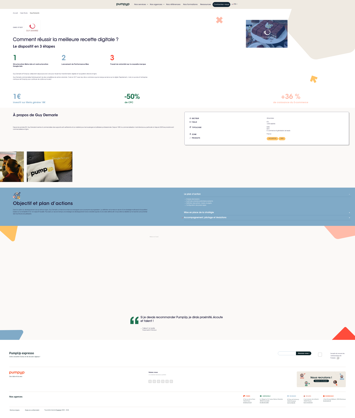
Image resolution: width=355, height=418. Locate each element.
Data (281, 138)
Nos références (173, 4)
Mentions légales (15, 410)
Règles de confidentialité (32, 410)
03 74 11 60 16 (291, 402)
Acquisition (272, 138)
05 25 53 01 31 (327, 401)
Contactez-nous (221, 4)
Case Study (24, 13)
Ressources (205, 4)
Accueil (15, 13)
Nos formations (190, 4)
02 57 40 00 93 (308, 402)
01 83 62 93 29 (247, 402)
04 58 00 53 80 (264, 402)
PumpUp (58, 410)
